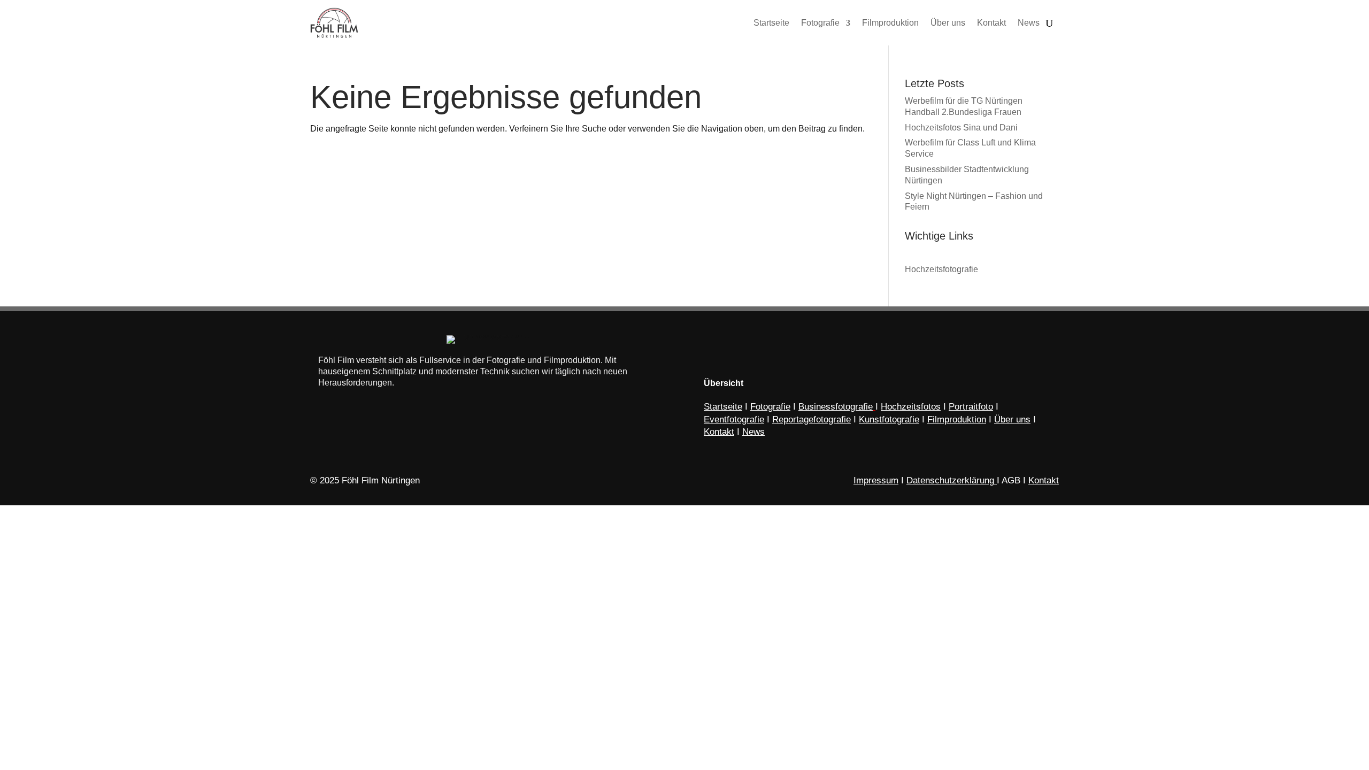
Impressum (875, 480)
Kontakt (1043, 480)
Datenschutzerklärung (950, 480)
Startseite (723, 407)
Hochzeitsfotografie (941, 269)
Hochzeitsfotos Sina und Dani (961, 127)
